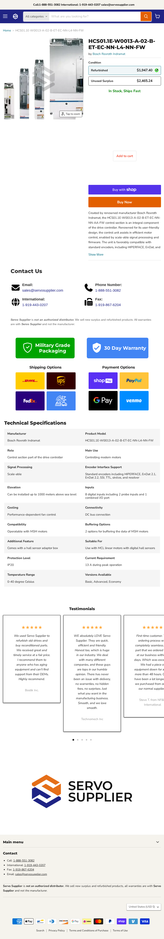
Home (7, 30)
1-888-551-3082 (108, 290)
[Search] (146, 16)
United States (142, 907)
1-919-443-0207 (35, 305)
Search (40, 930)
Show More (95, 254)
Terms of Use (120, 930)
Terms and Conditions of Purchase (88, 930)
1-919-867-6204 (108, 305)
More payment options (124, 202)
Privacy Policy (57, 930)
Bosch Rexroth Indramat (109, 54)
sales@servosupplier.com (42, 290)
